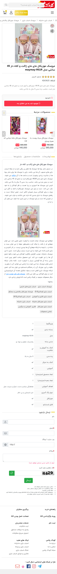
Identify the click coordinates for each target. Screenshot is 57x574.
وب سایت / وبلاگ (48, 439)
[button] (53, 134)
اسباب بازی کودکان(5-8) (22, 297)
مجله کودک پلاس (48, 550)
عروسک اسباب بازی (29, 20)
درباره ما (52, 543)
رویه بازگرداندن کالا (47, 516)
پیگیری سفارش (22, 509)
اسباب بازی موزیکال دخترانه (42, 302)
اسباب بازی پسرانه (21, 547)
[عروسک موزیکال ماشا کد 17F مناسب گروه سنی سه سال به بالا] (15, 125)
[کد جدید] (12, 473)
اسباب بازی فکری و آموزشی (42, 297)
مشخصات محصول (32, 156)
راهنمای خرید (50, 509)
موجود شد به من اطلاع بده (28, 103)
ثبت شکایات (23, 526)
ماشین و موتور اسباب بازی (18, 554)
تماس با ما (51, 547)
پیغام (51, 451)
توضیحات (46, 156)
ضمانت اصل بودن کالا (19, 516)
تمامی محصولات (46, 312)
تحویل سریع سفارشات (20, 533)
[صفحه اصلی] (56, 20)
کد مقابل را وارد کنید (46, 468)
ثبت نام (52, 523)
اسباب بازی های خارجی (28, 287)
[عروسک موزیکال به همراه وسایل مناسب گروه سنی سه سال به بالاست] (41, 125)
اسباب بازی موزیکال (45, 307)
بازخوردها (18, 156)
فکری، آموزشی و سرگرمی (27, 307)
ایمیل (51, 428)
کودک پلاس (50, 540)
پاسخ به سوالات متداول (19, 530)
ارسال (28, 480)
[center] (6, 5)
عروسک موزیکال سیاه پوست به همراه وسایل (41, 140)
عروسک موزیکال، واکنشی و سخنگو (21, 292)
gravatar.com (25, 492)
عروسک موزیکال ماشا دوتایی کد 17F (15, 140)
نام (53, 417)
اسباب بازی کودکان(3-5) (43, 292)
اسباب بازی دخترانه (45, 20)
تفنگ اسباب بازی (22, 550)
